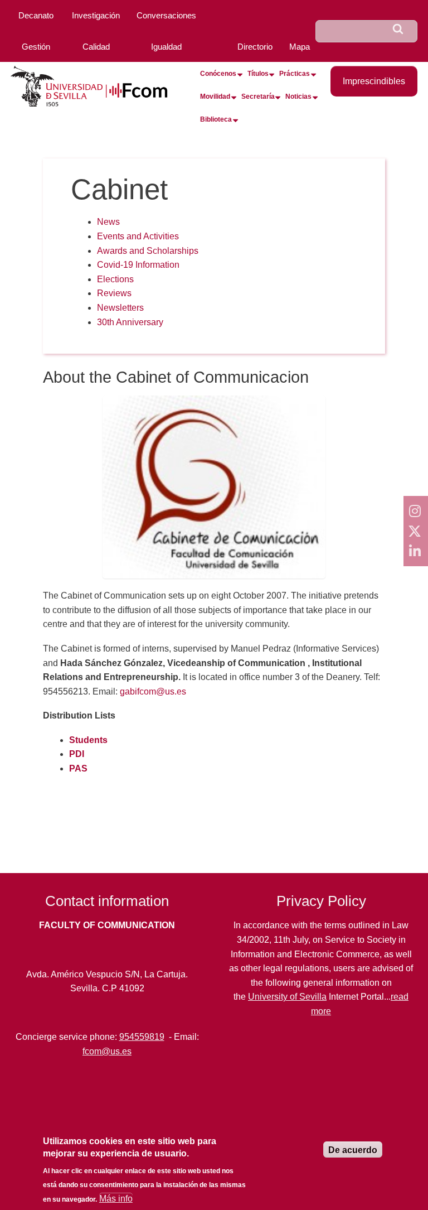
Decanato (36, 15)
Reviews (114, 293)
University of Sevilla (287, 996)
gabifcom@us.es (153, 691)
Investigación (96, 15)
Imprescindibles (374, 81)
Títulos (258, 73)
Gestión (36, 46)
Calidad (96, 46)
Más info (116, 1198)
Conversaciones (166, 15)
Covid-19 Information (138, 264)
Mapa (299, 46)
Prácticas (294, 73)
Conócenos (218, 73)
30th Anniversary (130, 322)
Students (88, 740)
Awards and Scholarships (147, 251)
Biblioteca (216, 119)
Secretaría (258, 96)
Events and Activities (138, 236)
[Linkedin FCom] (415, 551)
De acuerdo (352, 1150)
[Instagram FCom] (415, 511)
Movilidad (215, 96)
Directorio (255, 46)
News (108, 221)
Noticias (298, 96)
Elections (115, 279)
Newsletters (120, 307)
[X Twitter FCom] (415, 531)
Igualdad (166, 46)
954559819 (141, 1037)
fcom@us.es (107, 1051)
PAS (78, 768)
